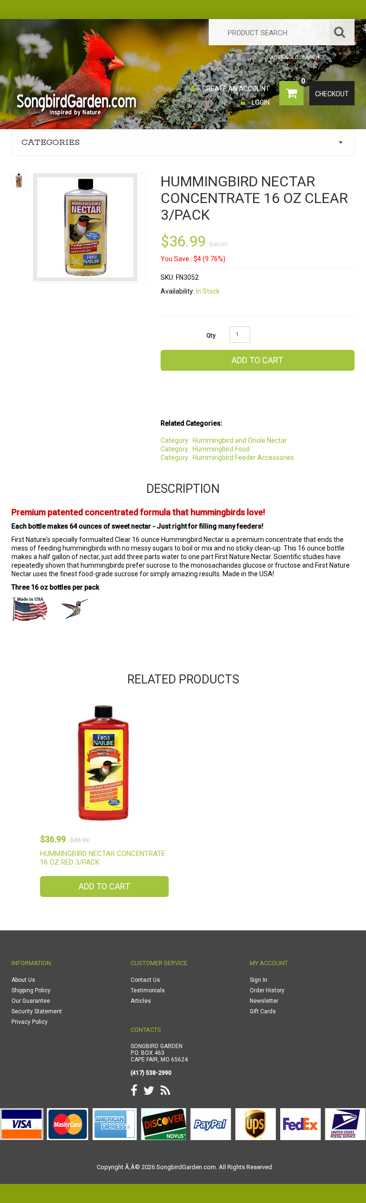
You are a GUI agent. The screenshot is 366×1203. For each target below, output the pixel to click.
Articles (141, 1001)
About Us (23, 980)
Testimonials (148, 990)
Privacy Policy (29, 1022)
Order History (267, 990)
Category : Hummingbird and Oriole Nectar (224, 440)
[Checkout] (260, 57)
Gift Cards (263, 1011)
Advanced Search (295, 57)
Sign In (258, 980)
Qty (210, 335)
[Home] (221, 57)
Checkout (332, 94)
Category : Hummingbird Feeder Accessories (227, 457)
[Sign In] (235, 57)
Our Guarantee (30, 1001)
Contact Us (145, 980)
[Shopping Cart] (247, 57)
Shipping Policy (31, 990)
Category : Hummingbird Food (205, 449)
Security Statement (36, 1011)
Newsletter (264, 1001)
